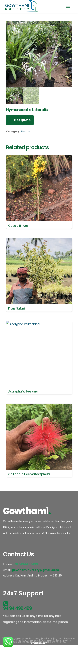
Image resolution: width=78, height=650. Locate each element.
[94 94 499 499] (5, 602)
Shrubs (25, 131)
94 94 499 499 (17, 608)
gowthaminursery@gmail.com (35, 570)
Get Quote (22, 120)
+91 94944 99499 (25, 564)
